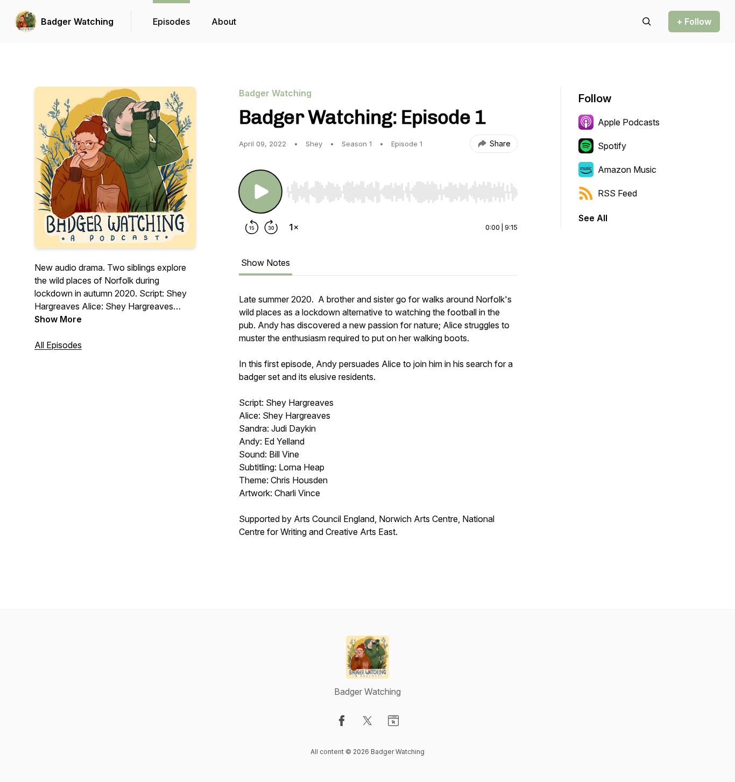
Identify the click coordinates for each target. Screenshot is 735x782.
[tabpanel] (378, 421)
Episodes (171, 21)
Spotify (612, 145)
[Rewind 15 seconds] (251, 227)
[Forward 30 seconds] (271, 227)
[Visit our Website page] (393, 720)
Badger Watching (77, 21)
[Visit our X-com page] (367, 720)
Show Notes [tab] (265, 262)
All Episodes (58, 345)
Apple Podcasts (629, 122)
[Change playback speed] (294, 227)
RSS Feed (617, 193)
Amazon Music (627, 169)
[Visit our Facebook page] (341, 720)
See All (592, 218)
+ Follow (694, 21)
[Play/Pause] (260, 191)
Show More (58, 319)
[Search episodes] (646, 21)
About (223, 21)
